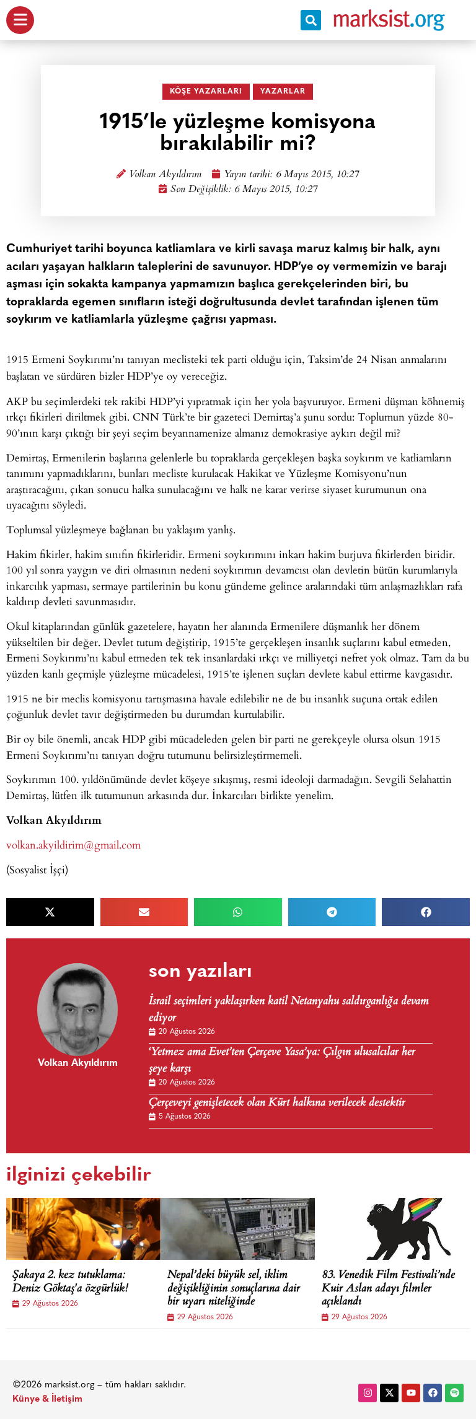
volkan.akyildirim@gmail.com (73, 844)
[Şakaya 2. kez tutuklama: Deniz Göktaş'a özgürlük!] (99, 1229)
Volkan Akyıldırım (165, 175)
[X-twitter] (389, 1393)
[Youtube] (411, 1393)
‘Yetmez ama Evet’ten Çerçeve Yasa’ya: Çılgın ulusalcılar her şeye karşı (282, 1061)
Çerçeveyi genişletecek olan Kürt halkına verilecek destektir (277, 1103)
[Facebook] (432, 1393)
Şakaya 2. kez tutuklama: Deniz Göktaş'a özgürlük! (70, 1282)
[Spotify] (454, 1393)
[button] (311, 20)
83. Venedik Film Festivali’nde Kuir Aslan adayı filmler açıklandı (388, 1289)
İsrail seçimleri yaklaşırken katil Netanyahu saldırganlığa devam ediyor (289, 1010)
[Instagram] (367, 1393)
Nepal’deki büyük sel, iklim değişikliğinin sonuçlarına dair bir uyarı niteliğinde (233, 1289)
